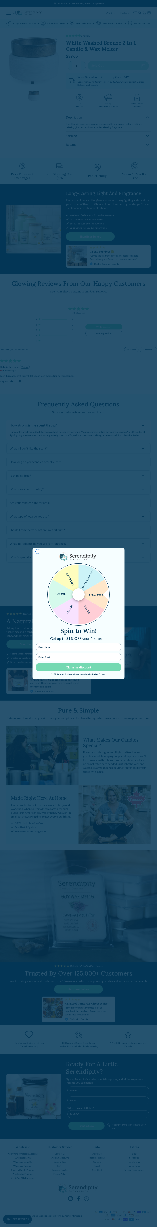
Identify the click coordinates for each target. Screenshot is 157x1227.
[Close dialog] (38, 551)
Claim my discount (78, 667)
